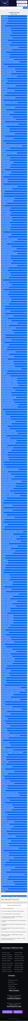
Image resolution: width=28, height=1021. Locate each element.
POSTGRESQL (4, 754)
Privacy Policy (11, 982)
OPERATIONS (4, 718)
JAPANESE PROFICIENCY (7, 510)
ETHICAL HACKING (5, 376)
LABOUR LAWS (4, 563)
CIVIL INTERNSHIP (5, 215)
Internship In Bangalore (7, 954)
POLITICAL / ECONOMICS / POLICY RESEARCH (12, 752)
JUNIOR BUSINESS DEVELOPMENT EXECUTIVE (12, 531)
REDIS (2, 776)
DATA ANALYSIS (5, 292)
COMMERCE (4, 244)
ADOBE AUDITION (5, 35)
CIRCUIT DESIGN (5, 210)
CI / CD (3, 205)
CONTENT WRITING (6, 263)
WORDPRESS (4, 879)
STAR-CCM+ (4, 817)
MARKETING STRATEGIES (7, 622)
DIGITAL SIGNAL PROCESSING (8, 328)
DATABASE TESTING (6, 301)
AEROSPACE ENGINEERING (7, 59)
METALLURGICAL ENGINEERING (8, 651)
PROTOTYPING (5, 761)
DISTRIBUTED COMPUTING (7, 332)
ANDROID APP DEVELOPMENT (8, 85)
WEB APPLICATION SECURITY (8, 867)
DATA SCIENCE (4, 294)
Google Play (8, 1012)
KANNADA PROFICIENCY (7, 553)
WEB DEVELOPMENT (6, 869)
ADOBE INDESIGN (5, 45)
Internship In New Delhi (19, 960)
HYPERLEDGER (4, 471)
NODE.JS (3, 704)
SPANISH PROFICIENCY (6, 809)
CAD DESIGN (4, 179)
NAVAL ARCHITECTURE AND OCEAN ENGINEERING (13, 690)
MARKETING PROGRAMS (7, 620)
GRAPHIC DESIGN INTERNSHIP (8, 431)
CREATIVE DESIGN (5, 272)
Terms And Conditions (12, 984)
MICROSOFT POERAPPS (6, 656)
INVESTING (4, 498)
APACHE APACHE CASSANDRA (8, 97)
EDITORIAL (4, 349)
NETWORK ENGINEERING (7, 694)
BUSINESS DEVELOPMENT (7, 162)
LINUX (3, 586)
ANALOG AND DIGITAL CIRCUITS (9, 76)
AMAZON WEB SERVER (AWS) (8, 69)
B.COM (3, 136)
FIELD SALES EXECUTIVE (7, 387)
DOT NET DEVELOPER (6, 340)
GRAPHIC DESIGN (5, 428)
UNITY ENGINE (5, 843)
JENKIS (3, 519)
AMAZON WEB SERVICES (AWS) (8, 71)
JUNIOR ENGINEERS (6, 548)
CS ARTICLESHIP (5, 277)
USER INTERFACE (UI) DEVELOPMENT (10, 848)
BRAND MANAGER (5, 157)
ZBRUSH (3, 891)
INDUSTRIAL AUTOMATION (7, 476)
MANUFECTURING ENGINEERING (9, 601)
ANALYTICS (4, 78)
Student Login (22, 1)
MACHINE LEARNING (6, 589)
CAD (2, 177)
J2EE (2, 507)
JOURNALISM (4, 524)
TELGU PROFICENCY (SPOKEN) (8, 836)
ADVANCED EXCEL (5, 54)
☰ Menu (25, 7)
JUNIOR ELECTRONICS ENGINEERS (9, 546)
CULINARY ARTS (5, 282)
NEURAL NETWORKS (6, 697)
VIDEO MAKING (5, 855)
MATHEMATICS (4, 627)
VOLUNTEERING (5, 860)
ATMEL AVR (4, 126)
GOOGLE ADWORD (5, 416)
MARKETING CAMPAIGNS (7, 615)
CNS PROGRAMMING (6, 234)
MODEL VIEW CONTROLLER (7, 661)
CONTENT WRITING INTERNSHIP (9, 265)
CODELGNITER (4, 236)
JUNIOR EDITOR (5, 543)
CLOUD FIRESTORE (5, 227)
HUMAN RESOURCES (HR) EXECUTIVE (10, 469)
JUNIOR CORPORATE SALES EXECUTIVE (10, 536)
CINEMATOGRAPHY (6, 208)
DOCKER (3, 337)
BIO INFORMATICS (5, 148)
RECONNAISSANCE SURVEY (7, 771)
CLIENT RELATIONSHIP (6, 220)
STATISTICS (4, 819)
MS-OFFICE (4, 682)
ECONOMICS (4, 347)
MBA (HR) (3, 634)
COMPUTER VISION (6, 258)
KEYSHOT (3, 555)
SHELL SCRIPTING (5, 800)
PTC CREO (3, 764)
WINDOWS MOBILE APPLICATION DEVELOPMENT (13, 874)
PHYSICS (3, 747)
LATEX (2, 570)
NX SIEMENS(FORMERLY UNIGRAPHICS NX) (11, 709)
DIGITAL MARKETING (6, 320)
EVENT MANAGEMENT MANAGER (9, 380)
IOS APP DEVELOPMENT (7, 505)
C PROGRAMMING (5, 167)
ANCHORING (4, 81)
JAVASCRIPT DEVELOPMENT (7, 517)
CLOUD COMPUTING (6, 224)
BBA (2, 141)
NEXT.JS (3, 702)
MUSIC (3, 685)
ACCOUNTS (4, 23)
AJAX (2, 64)
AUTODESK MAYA (5, 129)
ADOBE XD (3, 52)
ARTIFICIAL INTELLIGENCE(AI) (8, 119)
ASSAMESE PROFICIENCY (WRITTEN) (9, 124)
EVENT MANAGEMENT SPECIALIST (9, 383)
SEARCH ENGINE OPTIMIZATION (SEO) (10, 795)
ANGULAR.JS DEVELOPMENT (8, 90)
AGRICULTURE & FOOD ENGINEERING (10, 61)
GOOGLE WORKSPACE (6, 423)
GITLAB (3, 411)
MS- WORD (4, 678)
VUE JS (2, 865)
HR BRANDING (4, 457)
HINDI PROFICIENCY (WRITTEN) (9, 440)
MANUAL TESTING (5, 598)
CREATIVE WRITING (6, 275)
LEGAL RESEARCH (5, 579)
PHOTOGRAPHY (5, 738)
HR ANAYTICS (4, 455)
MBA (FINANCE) (5, 632)
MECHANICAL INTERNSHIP (7, 642)
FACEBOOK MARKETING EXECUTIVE (9, 385)
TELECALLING (4, 833)
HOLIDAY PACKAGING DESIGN (8, 443)
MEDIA (3, 644)
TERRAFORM (4, 838)
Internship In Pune (18, 954)
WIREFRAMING (5, 877)
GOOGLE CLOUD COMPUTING (8, 421)
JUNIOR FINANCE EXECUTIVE (8, 551)
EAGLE (2, 342)
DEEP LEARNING (5, 304)
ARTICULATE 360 (5, 114)
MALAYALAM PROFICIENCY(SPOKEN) (10, 594)
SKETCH (3, 802)
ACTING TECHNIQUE (6, 30)
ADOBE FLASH (4, 40)
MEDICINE (3, 646)
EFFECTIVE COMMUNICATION (8, 352)
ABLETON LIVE (4, 18)
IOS (2, 503)
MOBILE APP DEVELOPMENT (8, 658)
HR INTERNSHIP (5, 459)
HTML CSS (3, 467)
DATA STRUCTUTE (5, 296)
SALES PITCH (4, 785)
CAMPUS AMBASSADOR (7, 189)
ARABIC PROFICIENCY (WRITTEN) (9, 102)
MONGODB (4, 666)
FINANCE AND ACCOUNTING (8, 390)
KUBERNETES (4, 560)
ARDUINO (3, 109)
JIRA (2, 522)
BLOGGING (4, 155)
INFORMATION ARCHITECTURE (8, 483)
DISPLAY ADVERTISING (6, 330)
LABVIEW (3, 565)
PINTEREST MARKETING (7, 749)
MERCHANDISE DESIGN (6, 649)
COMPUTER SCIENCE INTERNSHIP (9, 253)
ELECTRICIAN (4, 359)
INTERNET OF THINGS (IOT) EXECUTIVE (10, 495)
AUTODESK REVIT (5, 131)
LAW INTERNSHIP (5, 574)
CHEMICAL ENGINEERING (7, 201)
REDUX (3, 778)
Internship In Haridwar (6, 967)
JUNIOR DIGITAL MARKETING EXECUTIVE (11, 541)
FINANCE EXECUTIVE (6, 392)
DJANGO (3, 335)
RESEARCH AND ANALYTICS (7, 783)
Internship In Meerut (19, 965)
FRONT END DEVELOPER (7, 399)
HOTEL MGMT (4, 452)
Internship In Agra (18, 971)
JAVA (2, 512)
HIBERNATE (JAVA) (5, 438)
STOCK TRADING (5, 824)
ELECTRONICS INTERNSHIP (7, 364)
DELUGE (3, 306)
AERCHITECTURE (5, 57)
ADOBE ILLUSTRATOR (6, 42)
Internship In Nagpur (19, 969)
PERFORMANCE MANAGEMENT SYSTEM (10, 735)
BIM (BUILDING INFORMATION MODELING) (11, 145)
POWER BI (3, 759)
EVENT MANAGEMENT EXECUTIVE (9, 378)
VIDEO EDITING (5, 853)
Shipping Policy (11, 986)
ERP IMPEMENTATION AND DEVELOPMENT (11, 368)
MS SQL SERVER (5, 673)
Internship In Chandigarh (7, 971)
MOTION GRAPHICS (6, 670)
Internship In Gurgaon (19, 958)
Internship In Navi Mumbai (7, 963)
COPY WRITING (5, 268)
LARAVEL (3, 567)
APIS (2, 100)
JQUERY (3, 527)
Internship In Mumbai (6, 960)
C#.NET (3, 169)
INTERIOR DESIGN (5, 491)
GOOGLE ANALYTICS (6, 419)
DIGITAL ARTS (4, 318)
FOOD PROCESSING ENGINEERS (8, 397)
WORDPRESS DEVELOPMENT (8, 884)
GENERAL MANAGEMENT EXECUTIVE (10, 404)
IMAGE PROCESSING (6, 474)
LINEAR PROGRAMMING (7, 582)
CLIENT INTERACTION (6, 217)
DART (2, 289)
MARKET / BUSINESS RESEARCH (8, 606)
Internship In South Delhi (7, 965)
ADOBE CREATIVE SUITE (7, 37)
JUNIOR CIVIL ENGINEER (7, 534)
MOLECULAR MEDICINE (7, 663)
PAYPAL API (4, 728)
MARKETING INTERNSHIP (7, 618)
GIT (2, 409)
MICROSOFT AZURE (6, 654)
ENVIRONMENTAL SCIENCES (8, 366)
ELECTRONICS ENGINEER (7, 361)
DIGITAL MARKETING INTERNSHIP (9, 323)
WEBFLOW (3, 872)
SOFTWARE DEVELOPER (6, 805)
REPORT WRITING (5, 781)
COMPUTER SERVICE (6, 256)
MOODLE (3, 668)
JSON (2, 529)
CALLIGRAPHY (4, 181)
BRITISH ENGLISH (5, 160)
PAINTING (3, 723)
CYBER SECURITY (5, 287)
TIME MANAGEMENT (6, 841)
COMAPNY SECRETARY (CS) (7, 241)
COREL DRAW (4, 270)
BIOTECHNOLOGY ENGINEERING (9, 153)
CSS (2, 280)
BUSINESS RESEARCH (6, 165)
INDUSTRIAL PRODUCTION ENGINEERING (11, 481)
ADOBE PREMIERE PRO (6, 49)
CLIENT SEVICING (5, 222)
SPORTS (3, 812)
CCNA (2, 196)
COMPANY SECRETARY (6, 246)
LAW (2, 572)
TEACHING (4, 831)
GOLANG (3, 414)
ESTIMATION (4, 371)
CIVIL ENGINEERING (6, 212)
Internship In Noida (19, 952)
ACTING (3, 26)
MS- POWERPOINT (5, 675)
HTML (2, 464)
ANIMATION (4, 93)
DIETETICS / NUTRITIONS (7, 316)
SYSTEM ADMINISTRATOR (7, 826)
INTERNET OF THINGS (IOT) (8, 493)
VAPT (2, 850)
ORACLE (3, 721)
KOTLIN (3, 558)
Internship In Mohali (19, 963)
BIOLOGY (3, 150)
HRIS (2, 462)
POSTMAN (3, 757)
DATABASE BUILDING (6, 299)
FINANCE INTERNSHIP (6, 395)
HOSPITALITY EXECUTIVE (7, 447)
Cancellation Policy (12, 988)
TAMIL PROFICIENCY (6, 829)
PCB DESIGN (4, 730)
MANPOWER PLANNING (7, 596)
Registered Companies (13, 980)
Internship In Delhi (5, 952)
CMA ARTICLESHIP (5, 229)
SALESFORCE (4, 788)
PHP (2, 740)
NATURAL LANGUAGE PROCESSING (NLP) (11, 687)
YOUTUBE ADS (4, 889)
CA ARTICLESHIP (5, 174)
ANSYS (3, 95)
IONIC (2, 500)
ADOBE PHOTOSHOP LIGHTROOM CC (10, 47)
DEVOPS (3, 313)
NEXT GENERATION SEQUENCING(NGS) (10, 699)
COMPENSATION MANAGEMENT (9, 248)
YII (2, 886)
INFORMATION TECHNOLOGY (8, 486)
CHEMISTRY (4, 203)
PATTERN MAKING (5, 726)
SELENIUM (3, 797)
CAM (2, 184)
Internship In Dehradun (19, 956)
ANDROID (3, 83)
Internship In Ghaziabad (7, 956)
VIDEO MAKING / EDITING (7, 857)
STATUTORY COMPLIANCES (7, 821)
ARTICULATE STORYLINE (7, 117)
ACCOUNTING (4, 21)
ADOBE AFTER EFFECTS (6, 33)
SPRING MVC (4, 814)
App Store (18, 1012)
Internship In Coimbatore (7, 958)
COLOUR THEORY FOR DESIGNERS (9, 239)
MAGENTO (3, 591)
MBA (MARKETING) (5, 637)
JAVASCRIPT (4, 515)
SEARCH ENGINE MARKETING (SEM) (9, 793)
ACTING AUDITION (6, 28)
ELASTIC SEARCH (5, 354)
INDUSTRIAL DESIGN (6, 479)
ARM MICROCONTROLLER (7, 112)
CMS (2, 232)
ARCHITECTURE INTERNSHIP (8, 107)
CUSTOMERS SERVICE (6, 284)
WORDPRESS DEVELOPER (7, 881)
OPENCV (3, 716)
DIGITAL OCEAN (5, 325)
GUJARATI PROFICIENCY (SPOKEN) (9, 433)
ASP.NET (3, 121)
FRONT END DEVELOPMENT (7, 402)
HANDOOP (4, 435)
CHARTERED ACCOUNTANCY (8, 198)
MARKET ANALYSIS (5, 608)
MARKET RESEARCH (6, 610)
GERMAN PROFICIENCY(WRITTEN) (9, 407)
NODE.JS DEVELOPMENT (7, 706)
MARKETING (4, 613)
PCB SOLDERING (5, 733)
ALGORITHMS (4, 66)
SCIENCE (3, 790)
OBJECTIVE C (4, 711)
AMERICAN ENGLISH (6, 73)
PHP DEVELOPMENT (6, 745)
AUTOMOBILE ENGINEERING (8, 133)
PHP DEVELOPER (5, 742)
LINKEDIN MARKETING (6, 584)
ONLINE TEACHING (6, 714)
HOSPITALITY (4, 445)
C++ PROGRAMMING (6, 172)
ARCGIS (3, 105)
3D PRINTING (4, 16)
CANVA (3, 191)
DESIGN (3, 308)
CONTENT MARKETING (6, 260)
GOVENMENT (4, 426)
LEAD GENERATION (5, 577)
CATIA (2, 193)
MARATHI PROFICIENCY (7, 603)
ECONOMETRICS (5, 344)
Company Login (22, 5)
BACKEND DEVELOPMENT (7, 138)
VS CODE (3, 862)
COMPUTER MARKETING (7, 251)
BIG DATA (3, 143)
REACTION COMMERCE (6, 766)
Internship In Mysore (19, 967)
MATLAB (3, 630)
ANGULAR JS (4, 88)
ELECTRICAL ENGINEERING (7, 356)
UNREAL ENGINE (5, 845)
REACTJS (3, 769)
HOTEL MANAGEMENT (6, 450)
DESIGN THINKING (5, 311)
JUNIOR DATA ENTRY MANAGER (8, 539)
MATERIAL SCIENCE (6, 625)
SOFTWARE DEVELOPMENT (7, 807)
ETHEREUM (4, 373)
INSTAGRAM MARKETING (7, 488)
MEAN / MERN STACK (6, 639)
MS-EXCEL (3, 680)
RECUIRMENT (4, 773)
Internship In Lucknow (6, 969)
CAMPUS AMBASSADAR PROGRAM (9, 186)
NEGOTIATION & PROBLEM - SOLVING (10, 692)
